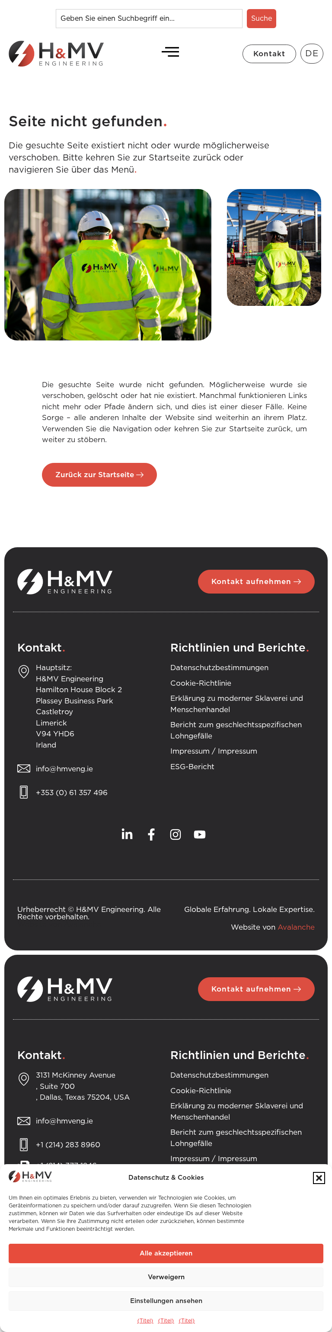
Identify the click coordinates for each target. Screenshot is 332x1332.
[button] (319, 1178)
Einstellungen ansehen (166, 1301)
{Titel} (145, 1320)
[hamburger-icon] (168, 53)
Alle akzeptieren (166, 1253)
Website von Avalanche (59, 924)
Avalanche (296, 927)
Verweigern (166, 1277)
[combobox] (149, 18)
